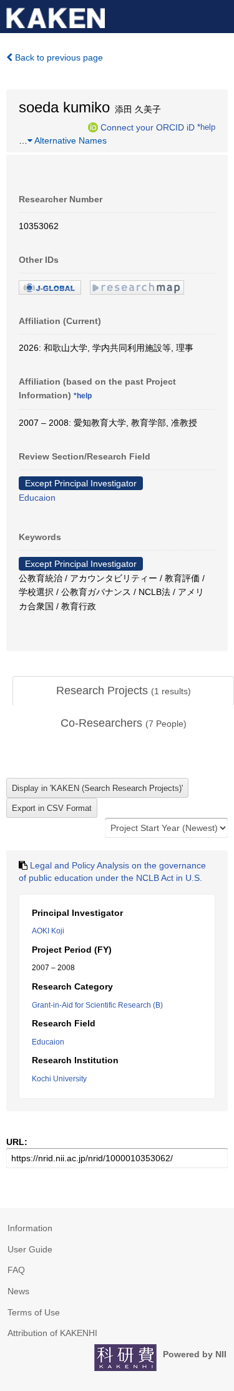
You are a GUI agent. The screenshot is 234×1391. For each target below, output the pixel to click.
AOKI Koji (48, 931)
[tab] (123, 691)
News (18, 1291)
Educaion (37, 498)
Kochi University (59, 1078)
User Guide (29, 1249)
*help (206, 126)
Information (29, 1228)
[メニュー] (219, 15)
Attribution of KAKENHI (52, 1333)
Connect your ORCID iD (147, 127)
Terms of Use (33, 1312)
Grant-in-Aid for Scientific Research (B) (97, 1005)
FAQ (16, 1270)
